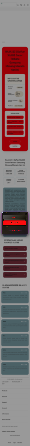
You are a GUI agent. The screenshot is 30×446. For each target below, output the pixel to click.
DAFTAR (14, 223)
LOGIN (14, 217)
